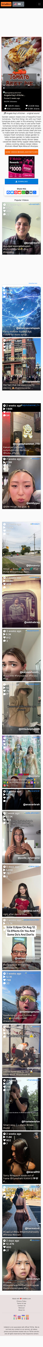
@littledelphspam (29, 729)
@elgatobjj (33, 1068)
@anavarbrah (31, 804)
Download (22, 181)
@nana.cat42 (31, 910)
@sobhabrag (32, 622)
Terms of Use (21, 1303)
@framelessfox (31, 1121)
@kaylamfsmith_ (30, 672)
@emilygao (33, 503)
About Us (21, 1310)
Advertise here (33, 283)
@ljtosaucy (33, 565)
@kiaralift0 (33, 1171)
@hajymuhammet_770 (26, 443)
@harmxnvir (32, 1228)
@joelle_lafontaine (29, 857)
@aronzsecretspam (28, 328)
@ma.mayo (33, 1278)
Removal (21, 1308)
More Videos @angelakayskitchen (22, 152)
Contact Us (21, 1305)
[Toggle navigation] (39, 4)
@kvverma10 (32, 242)
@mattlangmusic (29, 1011)
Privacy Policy (21, 1301)
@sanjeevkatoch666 (27, 958)
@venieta (34, 776)
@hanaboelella (31, 381)
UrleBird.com (26, 1298)
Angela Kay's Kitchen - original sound (22, 113)
